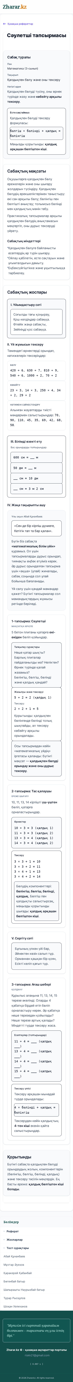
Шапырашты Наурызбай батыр (24, 1289)
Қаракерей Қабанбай (18, 1273)
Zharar (14, 6)
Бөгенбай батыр (14, 1281)
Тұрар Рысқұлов (14, 1298)
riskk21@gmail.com (37, 1355)
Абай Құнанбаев (14, 1256)
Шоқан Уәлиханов (15, 1306)
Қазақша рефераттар (20, 23)
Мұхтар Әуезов (14, 1264)
